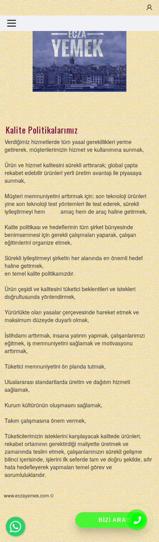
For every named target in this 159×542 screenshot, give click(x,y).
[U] (149, 8)
